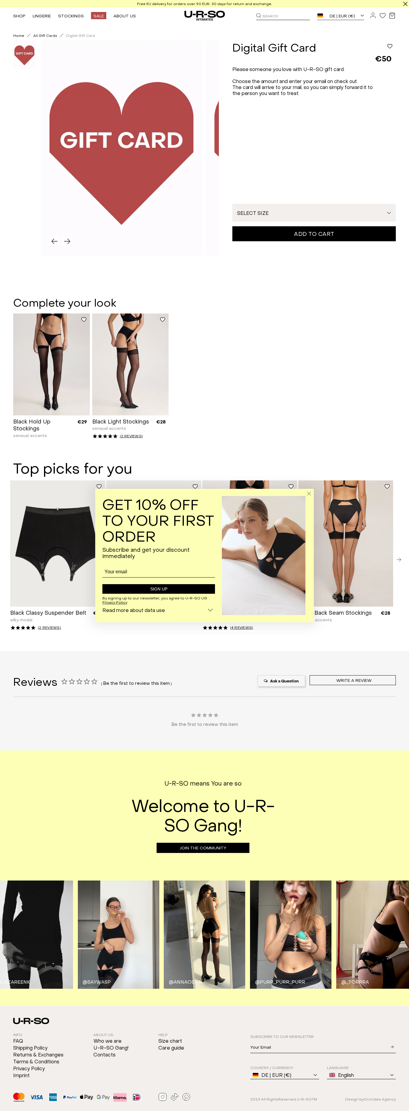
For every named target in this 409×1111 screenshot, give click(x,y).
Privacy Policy (114, 602)
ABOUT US (124, 15)
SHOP (19, 15)
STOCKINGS (71, 15)
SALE (98, 15)
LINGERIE (42, 15)
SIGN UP (158, 589)
